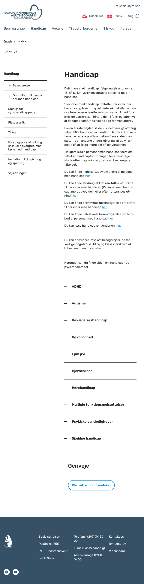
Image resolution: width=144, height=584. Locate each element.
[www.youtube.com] (16, 572)
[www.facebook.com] (7, 572)
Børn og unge (14, 28)
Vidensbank (117, 551)
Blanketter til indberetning (91, 485)
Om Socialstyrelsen (126, 6)
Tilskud (109, 28)
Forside (8, 41)
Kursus (125, 28)
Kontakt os (116, 536)
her (75, 195)
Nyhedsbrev (117, 543)
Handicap (38, 28)
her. (88, 176)
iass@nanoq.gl (95, 548)
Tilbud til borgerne (83, 28)
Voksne (57, 28)
